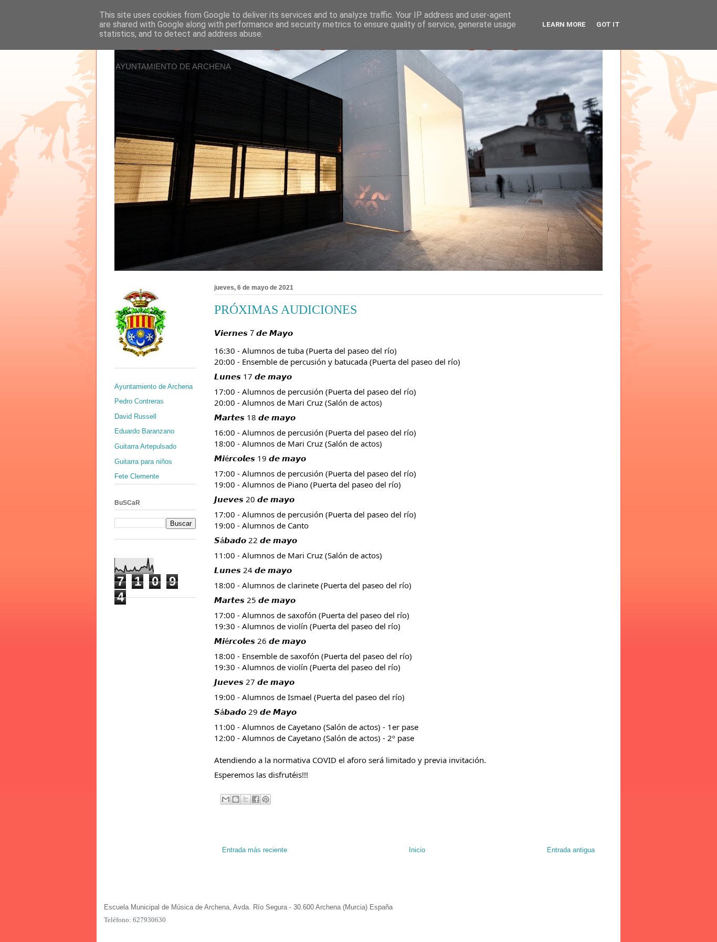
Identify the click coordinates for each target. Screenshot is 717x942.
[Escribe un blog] (235, 799)
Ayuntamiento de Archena (153, 386)
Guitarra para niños (143, 461)
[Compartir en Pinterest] (265, 799)
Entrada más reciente (254, 850)
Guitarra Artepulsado (145, 446)
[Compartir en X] (245, 799)
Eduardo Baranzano (144, 431)
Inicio (417, 850)
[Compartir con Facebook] (255, 799)
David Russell (135, 416)
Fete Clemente (136, 476)
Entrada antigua (571, 850)
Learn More (564, 24)
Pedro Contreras (139, 401)
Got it (608, 24)
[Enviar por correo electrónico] (225, 799)
